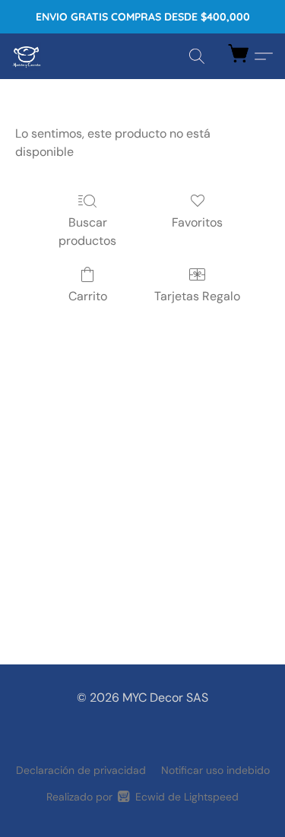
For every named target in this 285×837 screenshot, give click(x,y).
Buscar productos (87, 231)
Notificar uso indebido (215, 770)
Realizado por (142, 797)
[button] (27, 56)
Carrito (87, 296)
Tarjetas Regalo (197, 296)
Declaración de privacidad (81, 770)
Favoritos (197, 222)
